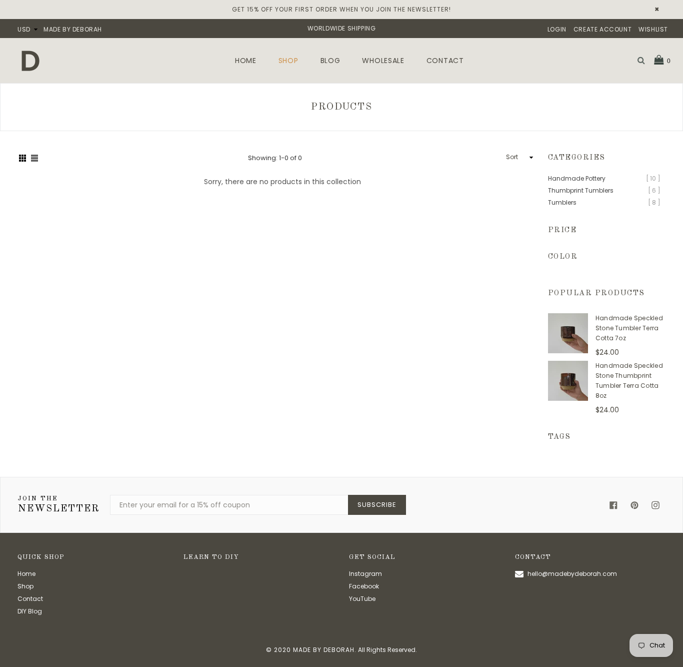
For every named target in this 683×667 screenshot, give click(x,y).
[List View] (35, 158)
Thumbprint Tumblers (581, 190)
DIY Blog (30, 611)
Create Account (603, 29)
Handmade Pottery (577, 178)
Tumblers (562, 202)
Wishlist (653, 29)
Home (245, 61)
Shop (288, 61)
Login (557, 29)
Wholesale (383, 61)
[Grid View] (23, 158)
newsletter (59, 504)
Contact (445, 61)
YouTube (362, 598)
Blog (330, 61)
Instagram (365, 573)
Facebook (364, 586)
